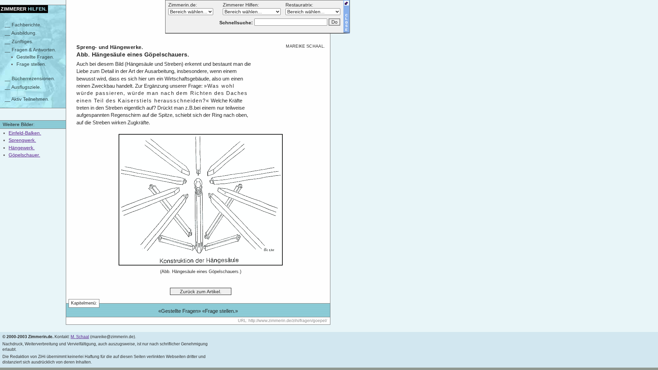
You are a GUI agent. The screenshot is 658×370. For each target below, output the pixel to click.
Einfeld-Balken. (25, 133)
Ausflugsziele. (26, 87)
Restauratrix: (299, 5)
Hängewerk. (22, 147)
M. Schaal (80, 336)
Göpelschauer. (24, 155)
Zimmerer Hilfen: (241, 5)
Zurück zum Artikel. (200, 291)
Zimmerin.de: (182, 5)
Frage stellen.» (221, 311)
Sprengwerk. (22, 140)
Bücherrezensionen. (33, 78)
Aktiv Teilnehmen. (30, 99)
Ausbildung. (24, 33)
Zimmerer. (24, 9)
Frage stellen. (31, 64)
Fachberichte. (26, 24)
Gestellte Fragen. (35, 57)
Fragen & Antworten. (34, 49)
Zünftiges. (22, 41)
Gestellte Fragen (179, 311)
